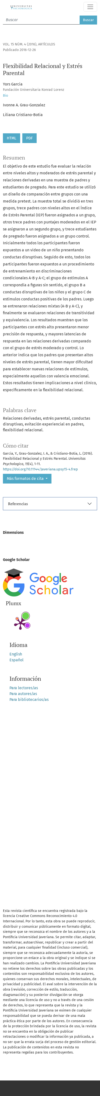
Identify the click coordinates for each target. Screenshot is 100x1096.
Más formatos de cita (26, 478)
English (15, 654)
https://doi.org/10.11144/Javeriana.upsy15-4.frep (40, 469)
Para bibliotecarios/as (29, 699)
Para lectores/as (23, 688)
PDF (29, 138)
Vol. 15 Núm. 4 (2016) (19, 44)
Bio (5, 95)
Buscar (88, 20)
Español (16, 660)
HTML (11, 138)
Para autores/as (23, 693)
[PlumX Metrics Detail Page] (20, 623)
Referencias (18, 503)
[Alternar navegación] (90, 7)
